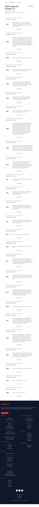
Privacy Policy (19, 496)
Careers (9, 483)
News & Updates (10, 445)
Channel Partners (10, 464)
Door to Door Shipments (29, 419)
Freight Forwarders (9, 457)
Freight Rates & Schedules (9, 437)
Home (6, 2)
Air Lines (29, 437)
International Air (10, 426)
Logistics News (9, 448)
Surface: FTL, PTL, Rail (10, 432)
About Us (9, 480)
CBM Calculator (10, 472)
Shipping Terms (29, 434)
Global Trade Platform (10, 419)
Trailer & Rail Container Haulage (9, 433)
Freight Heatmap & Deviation (10, 475)
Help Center (29, 440)
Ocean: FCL (10, 423)
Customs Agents (10, 460)
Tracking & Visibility (9, 439)
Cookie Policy (19, 497)
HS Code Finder (12, 2)
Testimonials (10, 486)
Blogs (10, 444)
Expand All (31, 6)
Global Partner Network (10, 453)
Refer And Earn (29, 445)
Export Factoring (29, 426)
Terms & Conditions (19, 494)
